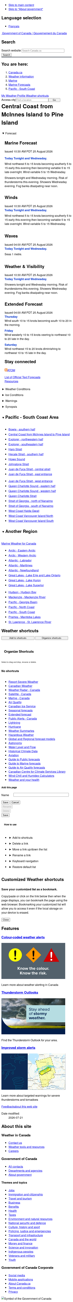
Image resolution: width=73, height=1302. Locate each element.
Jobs (12, 1190)
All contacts (16, 1166)
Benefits (14, 1207)
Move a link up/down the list (29, 849)
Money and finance (20, 1243)
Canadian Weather (20, 686)
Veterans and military (22, 1256)
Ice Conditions (14, 395)
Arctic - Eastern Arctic (22, 550)
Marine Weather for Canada (18, 543)
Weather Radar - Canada (24, 690)
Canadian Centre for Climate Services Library (37, 771)
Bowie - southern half (22, 429)
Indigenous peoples (21, 1251)
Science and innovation (23, 1247)
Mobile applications (21, 1279)
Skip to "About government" (26, 9)
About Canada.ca (19, 1283)
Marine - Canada (19, 698)
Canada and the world (22, 1239)
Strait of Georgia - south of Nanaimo (31, 506)
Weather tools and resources (26, 1147)
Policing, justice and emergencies (30, 1231)
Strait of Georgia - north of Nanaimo (31, 501)
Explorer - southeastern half (26, 444)
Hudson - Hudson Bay (22, 592)
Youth (12, 1260)
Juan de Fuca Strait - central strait (29, 469)
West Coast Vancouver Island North (31, 516)
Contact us (15, 1143)
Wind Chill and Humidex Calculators (31, 776)
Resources (11, 381)
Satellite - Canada (20, 694)
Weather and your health (24, 780)
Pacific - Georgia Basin (23, 602)
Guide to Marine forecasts (25, 763)
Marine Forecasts (19, 85)
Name (5, 795)
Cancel (15, 802)
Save (5, 802)
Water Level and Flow (22, 747)
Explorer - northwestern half (26, 439)
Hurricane (15, 727)
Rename (7, 806)
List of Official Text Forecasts (22, 377)
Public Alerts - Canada (23, 718)
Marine (13, 80)
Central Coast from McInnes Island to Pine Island (39, 434)
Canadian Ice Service (22, 706)
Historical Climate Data (23, 751)
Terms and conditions (22, 1287)
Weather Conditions (17, 389)
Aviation (14, 755)
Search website (11, 50)
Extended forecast (20, 714)
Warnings (11, 401)
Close (6, 919)
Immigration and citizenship (26, 1194)
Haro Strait (15, 449)
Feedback (19, 1106)
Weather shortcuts (37, 96)
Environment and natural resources (30, 1219)
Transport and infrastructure (26, 1235)
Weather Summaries (21, 731)
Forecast (10, 133)
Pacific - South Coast (22, 89)
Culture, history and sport (24, 1227)
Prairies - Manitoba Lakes (25, 617)
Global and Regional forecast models (32, 739)
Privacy (13, 1292)
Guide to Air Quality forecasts (27, 767)
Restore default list (24, 867)
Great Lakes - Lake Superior (26, 585)
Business (14, 1202)
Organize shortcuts (51, 638)
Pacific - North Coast (21, 607)
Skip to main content (21, 5)
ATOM (11, 370)
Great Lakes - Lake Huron (25, 580)
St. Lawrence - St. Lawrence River (30, 622)
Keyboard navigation (25, 861)
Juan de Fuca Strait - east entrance (30, 474)
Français (14, 26)
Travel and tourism (20, 1198)
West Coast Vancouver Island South (31, 521)
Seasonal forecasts (21, 710)
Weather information (21, 76)
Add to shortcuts (17, 638)
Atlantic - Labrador (20, 560)
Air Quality (15, 702)
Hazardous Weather (21, 735)
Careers (14, 1151)
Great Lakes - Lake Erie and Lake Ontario (34, 575)
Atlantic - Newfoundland (24, 570)
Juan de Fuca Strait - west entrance (31, 481)
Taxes (12, 1215)
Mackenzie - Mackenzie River (27, 597)
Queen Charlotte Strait (22, 496)
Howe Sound (17, 459)
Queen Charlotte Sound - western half (32, 491)
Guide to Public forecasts (24, 759)
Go (54, 100)
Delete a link (20, 843)
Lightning (14, 722)
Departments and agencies (25, 1171)
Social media (17, 1275)
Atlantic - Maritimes (20, 565)
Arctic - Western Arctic (22, 555)
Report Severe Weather (23, 682)
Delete (6, 811)
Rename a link (21, 855)
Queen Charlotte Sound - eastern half (32, 486)
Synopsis (11, 407)
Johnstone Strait (19, 464)
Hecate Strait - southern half (26, 454)
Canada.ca (15, 72)
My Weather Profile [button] (13, 96)
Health (13, 1211)
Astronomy (15, 743)
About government (20, 1175)
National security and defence (27, 1223)
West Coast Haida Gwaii (24, 511)
